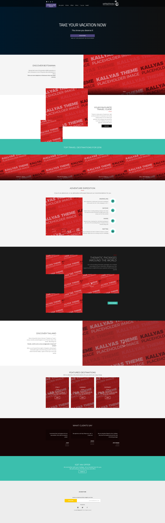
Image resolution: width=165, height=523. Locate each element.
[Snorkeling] (64, 216)
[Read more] (113, 201)
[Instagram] (47, 2)
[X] (49, 2)
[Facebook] (52, 2)
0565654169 (51, 5)
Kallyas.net (80, 510)
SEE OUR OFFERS (82, 35)
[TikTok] (51, 2)
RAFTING (105, 229)
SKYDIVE (105, 208)
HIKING (106, 218)
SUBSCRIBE (70, 500)
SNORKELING (103, 199)
